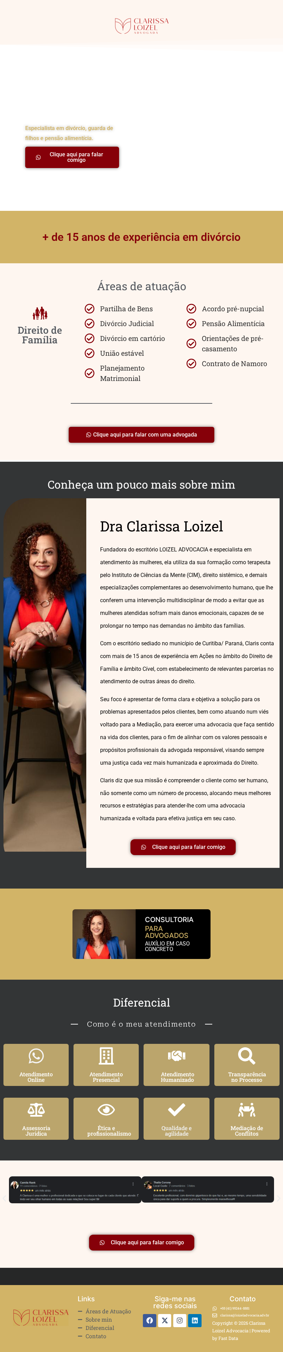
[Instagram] (179, 1320)
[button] (4, 1198)
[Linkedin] (194, 1320)
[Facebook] (149, 1320)
